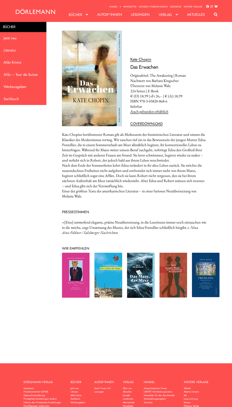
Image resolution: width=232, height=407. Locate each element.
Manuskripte (129, 402)
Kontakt (126, 395)
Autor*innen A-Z (102, 388)
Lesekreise (175, 6)
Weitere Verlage (193, 6)
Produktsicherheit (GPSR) (36, 391)
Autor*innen (109, 14)
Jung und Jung (191, 398)
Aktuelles (196, 14)
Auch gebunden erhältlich (149, 111)
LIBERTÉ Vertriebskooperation (158, 391)
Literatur (10, 50)
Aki (185, 395)
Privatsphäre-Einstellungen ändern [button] (40, 398)
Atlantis (187, 388)
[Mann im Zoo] (76, 275)
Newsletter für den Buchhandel (159, 395)
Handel (113, 6)
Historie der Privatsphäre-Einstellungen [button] (42, 402)
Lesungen (140, 14)
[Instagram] (211, 7)
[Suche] (214, 15)
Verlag (165, 14)
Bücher (75, 14)
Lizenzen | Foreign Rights (153, 6)
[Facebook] (207, 7)
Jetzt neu (10, 38)
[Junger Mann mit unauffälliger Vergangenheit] (173, 275)
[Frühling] (205, 275)
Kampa (187, 402)
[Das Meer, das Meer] (141, 275)
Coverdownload (146, 123)
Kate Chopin (140, 59)
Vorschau (148, 402)
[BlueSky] (215, 6)
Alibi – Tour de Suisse (21, 74)
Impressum (29, 388)
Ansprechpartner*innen (155, 388)
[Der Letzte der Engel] (108, 275)
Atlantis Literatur (191, 391)
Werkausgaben (15, 86)
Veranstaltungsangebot (155, 398)
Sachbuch (11, 99)
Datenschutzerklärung (34, 395)
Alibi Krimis (12, 62)
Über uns (127, 388)
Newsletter (129, 6)
